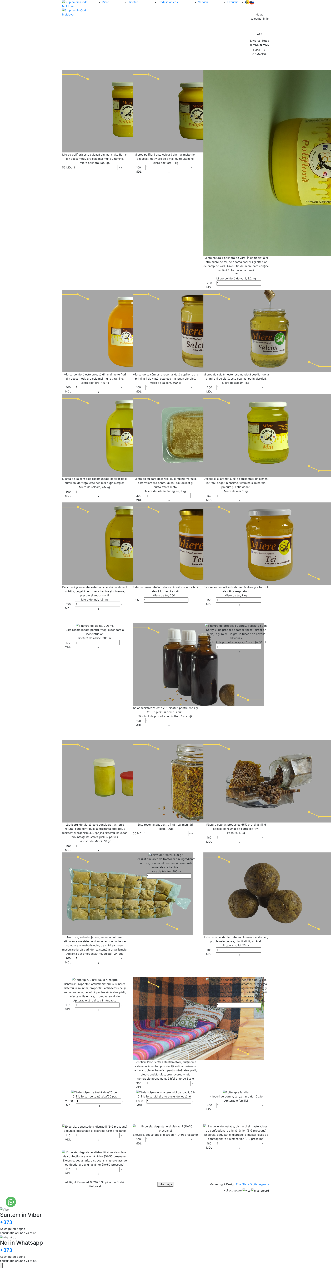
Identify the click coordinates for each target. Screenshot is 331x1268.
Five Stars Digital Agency (252, 1184)
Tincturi (133, 2)
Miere (105, 2)
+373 (6, 1222)
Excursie (232, 2)
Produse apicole (168, 2)
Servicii (203, 2)
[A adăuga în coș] (125, 167)
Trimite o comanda (259, 52)
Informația (165, 1184)
